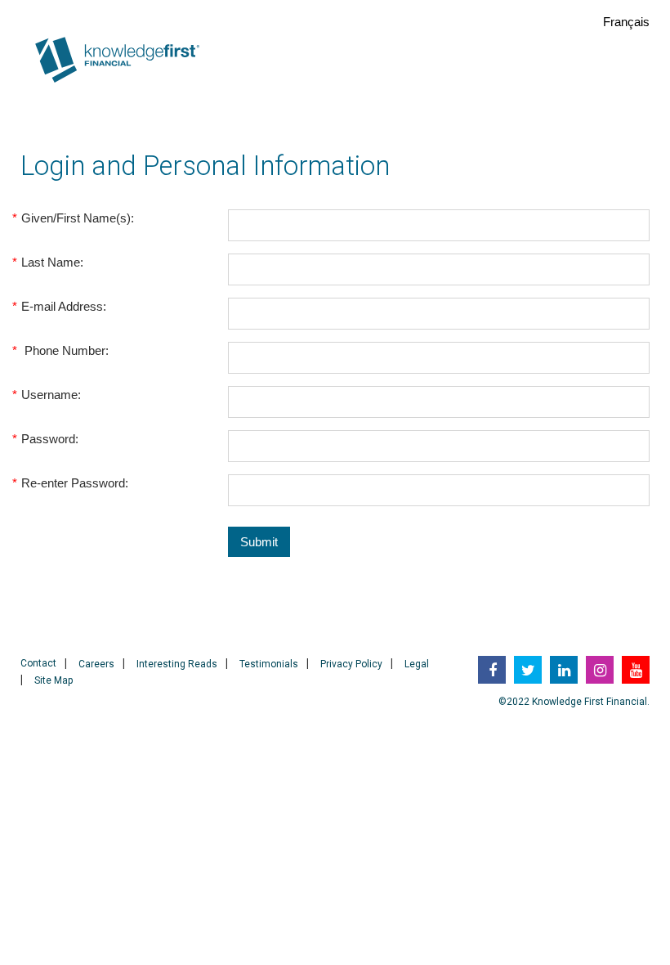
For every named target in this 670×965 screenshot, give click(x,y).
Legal (416, 664)
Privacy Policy (351, 664)
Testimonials (268, 664)
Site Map (53, 680)
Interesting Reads (176, 664)
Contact (38, 663)
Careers (96, 664)
